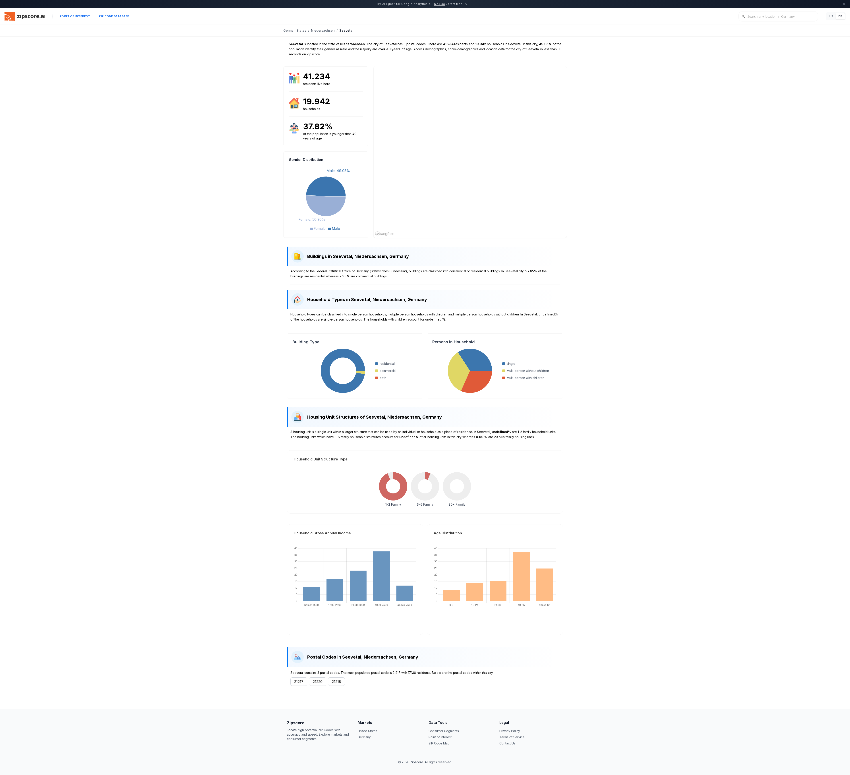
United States (367, 731)
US (831, 16)
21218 (336, 681)
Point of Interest (75, 16)
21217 (298, 681)
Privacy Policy (509, 731)
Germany (364, 737)
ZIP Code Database (114, 16)
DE (840, 16)
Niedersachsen (323, 30)
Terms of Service (512, 737)
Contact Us (507, 743)
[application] (326, 199)
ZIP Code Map (439, 743)
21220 (318, 681)
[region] (470, 152)
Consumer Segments (444, 731)
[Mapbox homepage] (384, 233)
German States (294, 30)
